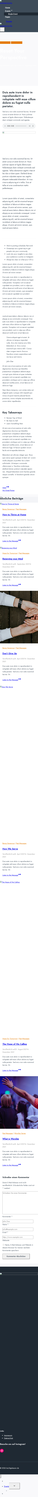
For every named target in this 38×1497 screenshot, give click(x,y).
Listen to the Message (11, 541)
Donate (9, 21)
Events (6, 1486)
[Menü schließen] (0, 1476)
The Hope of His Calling (14, 1044)
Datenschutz (8, 1438)
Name (5, 1224)
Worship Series (16, 42)
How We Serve (10, 848)
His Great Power (8, 489)
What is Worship (10, 1138)
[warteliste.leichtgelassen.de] (6, 3)
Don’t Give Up (9, 653)
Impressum (8, 1435)
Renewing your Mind (12, 558)
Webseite (5, 1240)
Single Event (13, 14)
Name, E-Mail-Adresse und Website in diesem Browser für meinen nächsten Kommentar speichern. (17, 1248)
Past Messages (5, 42)
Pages (7, 17)
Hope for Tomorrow (9, 553)
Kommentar (7, 1216)
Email (5, 1232)
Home (7, 7)
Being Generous (8, 509)
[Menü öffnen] (2, 29)
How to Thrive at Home (14, 514)
